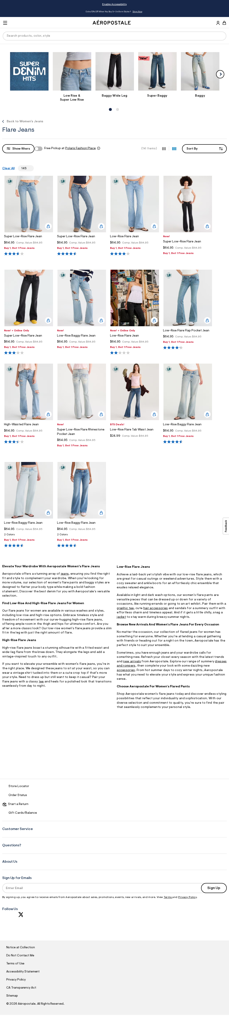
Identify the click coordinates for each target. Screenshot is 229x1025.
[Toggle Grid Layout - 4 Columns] (174, 148)
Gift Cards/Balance (22, 813)
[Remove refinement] (28, 168)
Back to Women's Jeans (25, 121)
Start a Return (17, 804)
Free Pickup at (70, 148)
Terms (168, 897)
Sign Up (213, 888)
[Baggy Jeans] (200, 71)
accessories (126, 670)
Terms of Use (15, 963)
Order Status (17, 795)
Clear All (8, 168)
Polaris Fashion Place (80, 148)
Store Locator (18, 786)
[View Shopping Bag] (224, 23)
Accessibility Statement (23, 971)
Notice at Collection (20, 947)
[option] (29, 72)
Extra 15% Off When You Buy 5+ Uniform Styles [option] (114, 12)
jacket (121, 617)
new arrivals (132, 661)
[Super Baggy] (157, 71)
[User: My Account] (218, 23)
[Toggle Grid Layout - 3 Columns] (164, 148)
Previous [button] (27, 11)
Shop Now (137, 12)
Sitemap (12, 995)
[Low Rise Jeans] (72, 71)
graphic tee (125, 608)
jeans (65, 574)
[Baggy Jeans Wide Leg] (114, 71)
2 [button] (117, 104)
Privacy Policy (187, 897)
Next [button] (201, 11)
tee (41, 681)
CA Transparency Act (21, 987)
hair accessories (155, 608)
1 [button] (109, 104)
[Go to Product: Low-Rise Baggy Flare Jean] (28, 536)
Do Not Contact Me (20, 955)
